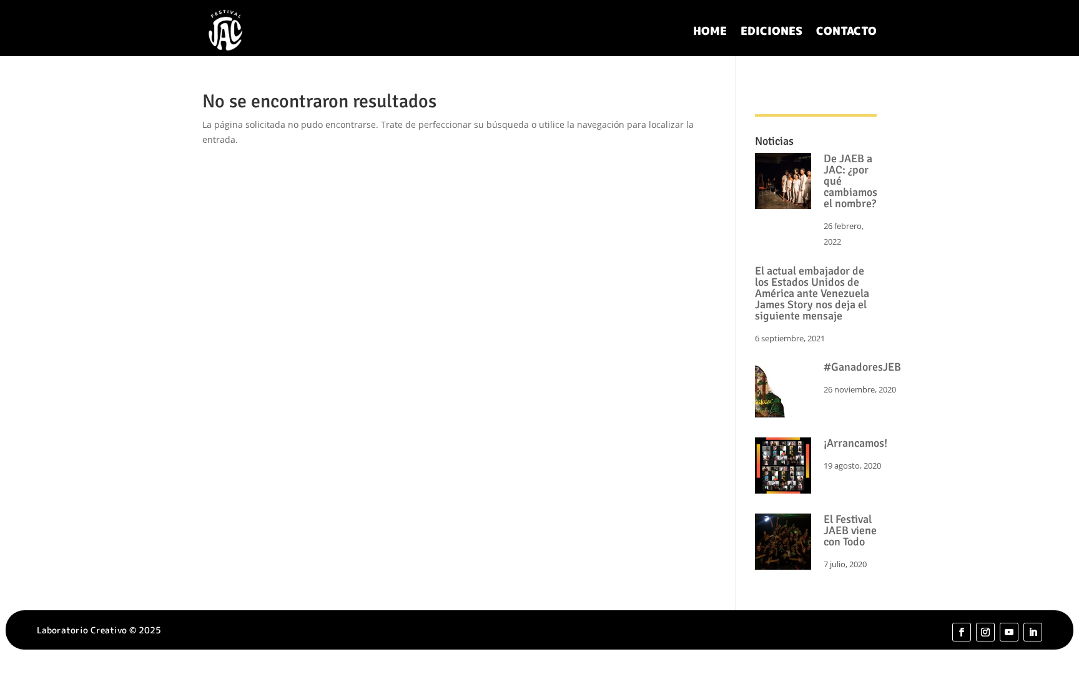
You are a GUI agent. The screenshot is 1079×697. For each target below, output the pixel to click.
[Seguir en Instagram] (985, 632)
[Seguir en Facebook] (961, 632)
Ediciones (771, 31)
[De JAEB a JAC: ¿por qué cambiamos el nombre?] (783, 183)
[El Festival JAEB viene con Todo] (783, 544)
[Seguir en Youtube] (1009, 632)
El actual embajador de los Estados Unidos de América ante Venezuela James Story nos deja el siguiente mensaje (812, 293)
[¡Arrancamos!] (783, 467)
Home (710, 31)
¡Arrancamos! (855, 443)
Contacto (846, 31)
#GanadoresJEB (862, 367)
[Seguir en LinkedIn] (1032, 632)
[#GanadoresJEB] (783, 391)
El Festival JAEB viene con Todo (850, 530)
